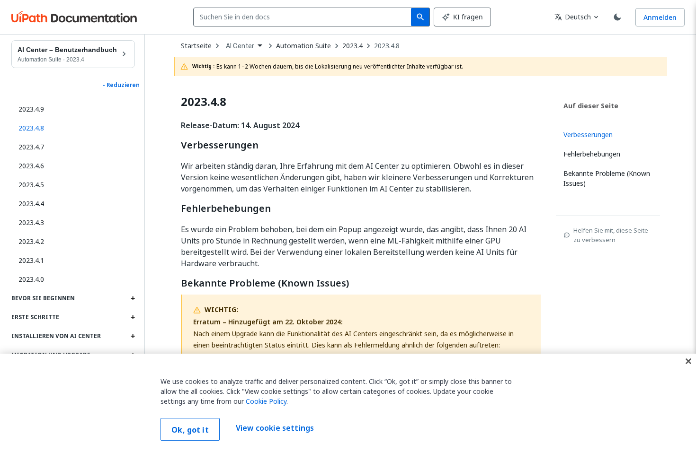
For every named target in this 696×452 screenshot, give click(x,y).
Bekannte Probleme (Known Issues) (265, 283)
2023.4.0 (31, 279)
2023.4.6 (31, 166)
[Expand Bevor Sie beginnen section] (132, 298)
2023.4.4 (31, 204)
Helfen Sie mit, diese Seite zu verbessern (610, 235)
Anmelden (660, 17)
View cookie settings (275, 428)
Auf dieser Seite (590, 106)
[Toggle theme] (617, 17)
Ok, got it (190, 429)
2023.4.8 (387, 46)
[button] (73, 128)
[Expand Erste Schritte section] (132, 317)
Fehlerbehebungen (226, 208)
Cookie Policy (266, 401)
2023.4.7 (31, 147)
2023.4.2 (31, 241)
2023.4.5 (31, 185)
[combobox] (304, 17)
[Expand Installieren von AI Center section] (132, 336)
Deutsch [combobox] (572, 17)
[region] (348, 403)
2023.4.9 (31, 109)
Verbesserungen (220, 145)
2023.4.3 (31, 222)
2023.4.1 (31, 260)
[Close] (688, 361)
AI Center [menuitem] (240, 46)
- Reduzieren (121, 85)
